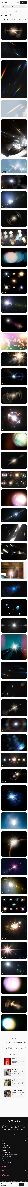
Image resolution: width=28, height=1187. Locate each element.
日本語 (14, 1134)
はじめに (4, 1166)
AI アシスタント (5, 1145)
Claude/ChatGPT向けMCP (9, 1154)
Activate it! (21, 1184)
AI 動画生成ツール (6, 1149)
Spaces (3, 1143)
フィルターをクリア (20, 1048)
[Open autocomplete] (3, 6)
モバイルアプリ (5, 1160)
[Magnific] (14, 1121)
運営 (3, 1170)
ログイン (23, 2)
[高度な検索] (25, 19)
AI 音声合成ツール (6, 1151)
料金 (18, 2)
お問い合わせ (5, 1175)
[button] (14, 1134)
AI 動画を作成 (15, 11)
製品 (3, 1140)
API (2, 1158)
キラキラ (22, 11)
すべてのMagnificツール (7, 1162)
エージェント (6, 1156)
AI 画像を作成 (6, 11)
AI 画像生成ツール (6, 1147)
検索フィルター (19, 19)
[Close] (26, 1185)
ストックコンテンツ (6, 1152)
